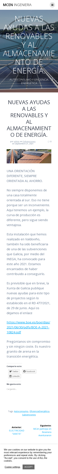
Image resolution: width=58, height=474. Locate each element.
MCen (17, 5)
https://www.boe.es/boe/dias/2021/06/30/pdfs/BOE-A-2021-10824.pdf (28, 327)
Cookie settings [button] (12, 467)
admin (16, 141)
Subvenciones (29, 141)
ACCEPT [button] (28, 467)
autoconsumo (21, 411)
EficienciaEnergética (39, 411)
